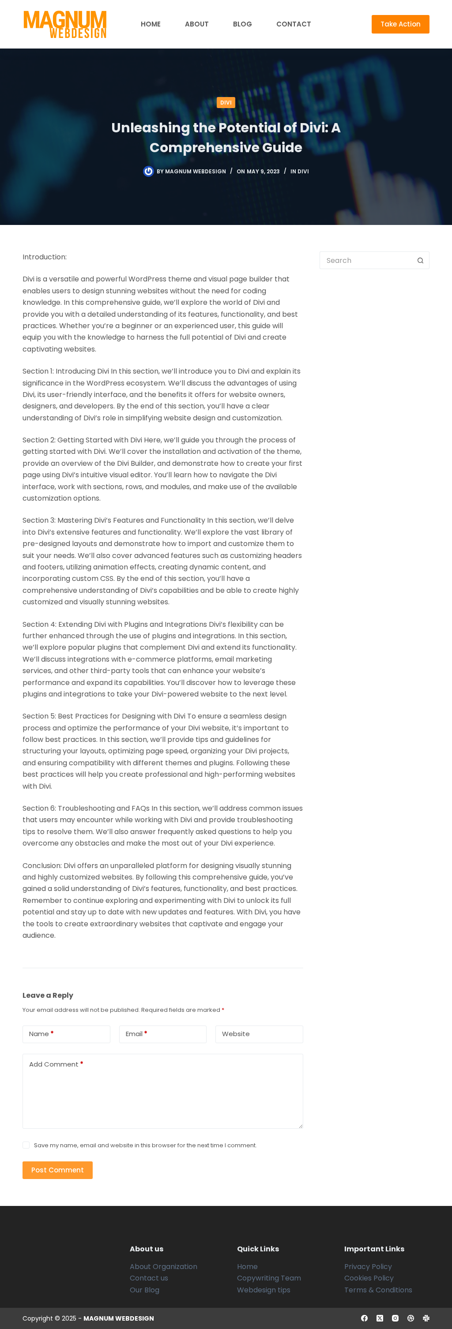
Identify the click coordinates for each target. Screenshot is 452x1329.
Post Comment (57, 1170)
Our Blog (144, 1290)
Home (151, 24)
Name (41, 1033)
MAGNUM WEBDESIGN (118, 1318)
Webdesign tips (263, 1290)
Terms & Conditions (378, 1290)
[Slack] (426, 1318)
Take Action (400, 24)
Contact (293, 24)
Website (236, 1033)
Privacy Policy (368, 1267)
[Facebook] (364, 1318)
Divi (226, 102)
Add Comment (56, 1064)
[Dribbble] (410, 1318)
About (197, 24)
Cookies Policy (369, 1278)
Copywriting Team (269, 1278)
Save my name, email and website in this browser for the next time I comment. (145, 1145)
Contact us (149, 1278)
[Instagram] (395, 1318)
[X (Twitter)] (380, 1318)
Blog (242, 24)
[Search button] (420, 260)
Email (136, 1033)
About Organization (163, 1267)
